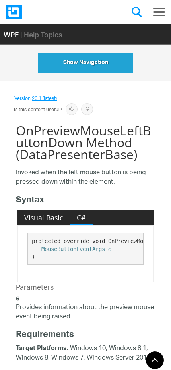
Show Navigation (85, 63)
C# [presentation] (81, 217)
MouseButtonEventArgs (73, 249)
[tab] (43, 217)
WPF (11, 34)
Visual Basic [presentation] (43, 217)
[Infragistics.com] (46, 12)
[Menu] (159, 12)
